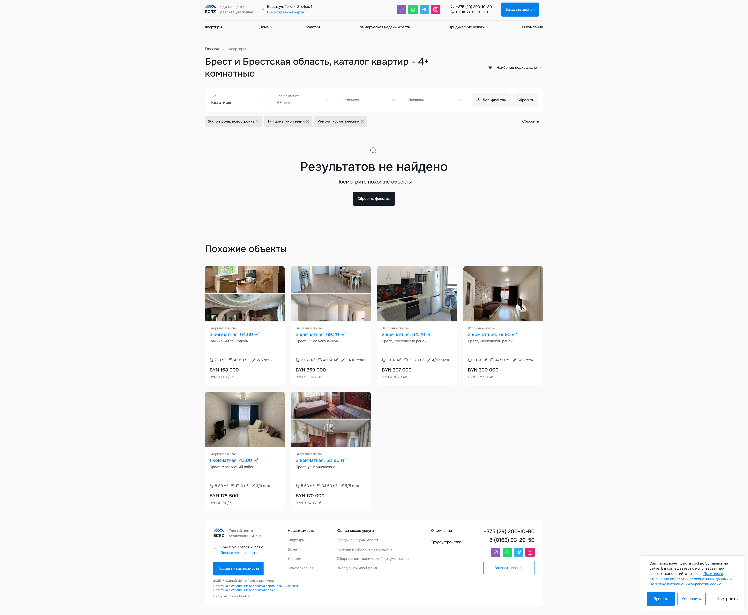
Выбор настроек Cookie (231, 596)
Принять (660, 598)
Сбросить (525, 100)
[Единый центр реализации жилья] (230, 9)
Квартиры (213, 27)
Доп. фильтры (494, 100)
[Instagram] (435, 9)
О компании (532, 27)
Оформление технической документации (373, 558)
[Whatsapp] (413, 9)
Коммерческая (300, 568)
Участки (313, 27)
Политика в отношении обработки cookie (244, 590)
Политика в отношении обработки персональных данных (256, 586)
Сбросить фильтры (373, 198)
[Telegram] (424, 9)
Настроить (727, 599)
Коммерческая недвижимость (383, 27)
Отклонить (691, 598)
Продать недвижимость (238, 568)
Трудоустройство (446, 542)
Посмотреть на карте (285, 12)
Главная (212, 49)
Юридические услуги (466, 27)
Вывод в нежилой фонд (357, 568)
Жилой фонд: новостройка (231, 121)
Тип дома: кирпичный (286, 121)
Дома (264, 27)
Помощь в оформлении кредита (364, 549)
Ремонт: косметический (338, 121)
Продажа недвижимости (358, 540)
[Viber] (401, 9)
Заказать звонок (520, 9)
